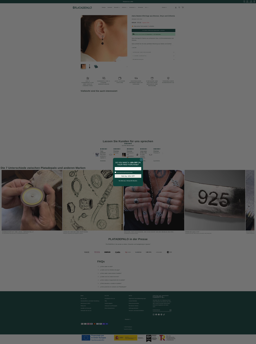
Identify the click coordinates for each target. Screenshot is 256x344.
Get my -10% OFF (128, 176)
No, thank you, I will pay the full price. (128, 181)
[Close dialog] (141, 159)
